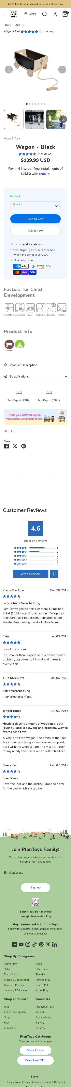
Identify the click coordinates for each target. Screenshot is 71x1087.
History (40, 1023)
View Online (35, 1050)
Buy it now (35, 231)
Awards (40, 1028)
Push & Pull (42, 985)
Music (39, 964)
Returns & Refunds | (54, 1082)
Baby (7, 969)
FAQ (6, 1023)
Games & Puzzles (14, 985)
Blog (7, 1017)
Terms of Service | (32, 1082)
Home (7, 24)
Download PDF (35, 1060)
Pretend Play (43, 980)
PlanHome (42, 969)
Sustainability (43, 1017)
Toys (6, 1007)
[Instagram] (27, 944)
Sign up (36, 887)
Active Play (10, 964)
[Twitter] (48, 944)
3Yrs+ (18, 24)
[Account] (55, 12)
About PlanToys (45, 1007)
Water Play (42, 990)
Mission (40, 1012)
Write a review (31, 574)
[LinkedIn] (54, 944)
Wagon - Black (12, 31)
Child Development (15, 1012)
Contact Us (10, 1028)
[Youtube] (21, 944)
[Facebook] (14, 944)
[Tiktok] (34, 944)
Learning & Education (16, 990)
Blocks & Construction (17, 980)
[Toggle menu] (4, 14)
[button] (13, 119)
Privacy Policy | (15, 1082)
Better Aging (11, 974)
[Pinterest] (41, 944)
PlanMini (40, 974)
